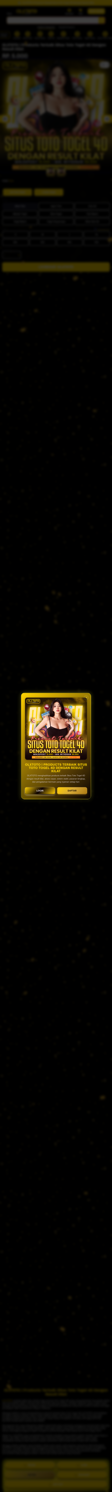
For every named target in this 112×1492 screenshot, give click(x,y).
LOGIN (39, 790)
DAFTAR (72, 790)
